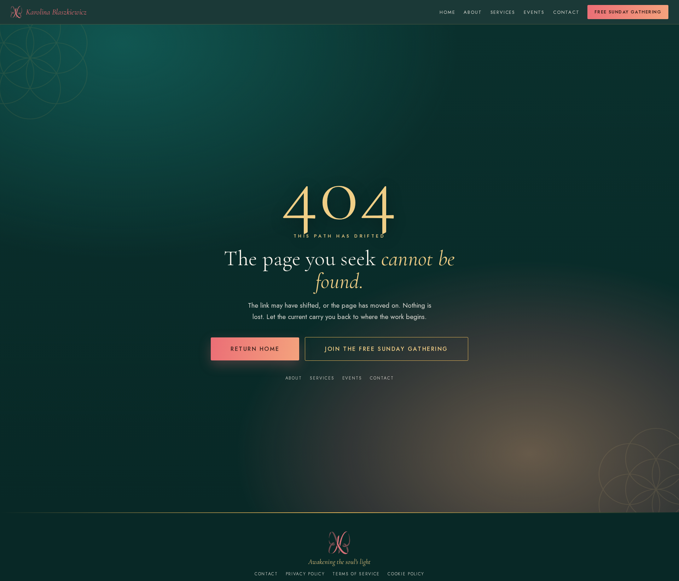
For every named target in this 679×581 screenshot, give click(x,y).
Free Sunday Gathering (627, 12)
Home (447, 12)
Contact (566, 12)
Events (534, 12)
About (473, 12)
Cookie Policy (406, 574)
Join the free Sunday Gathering (386, 349)
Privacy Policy (305, 574)
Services (503, 12)
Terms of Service (356, 574)
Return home (255, 349)
